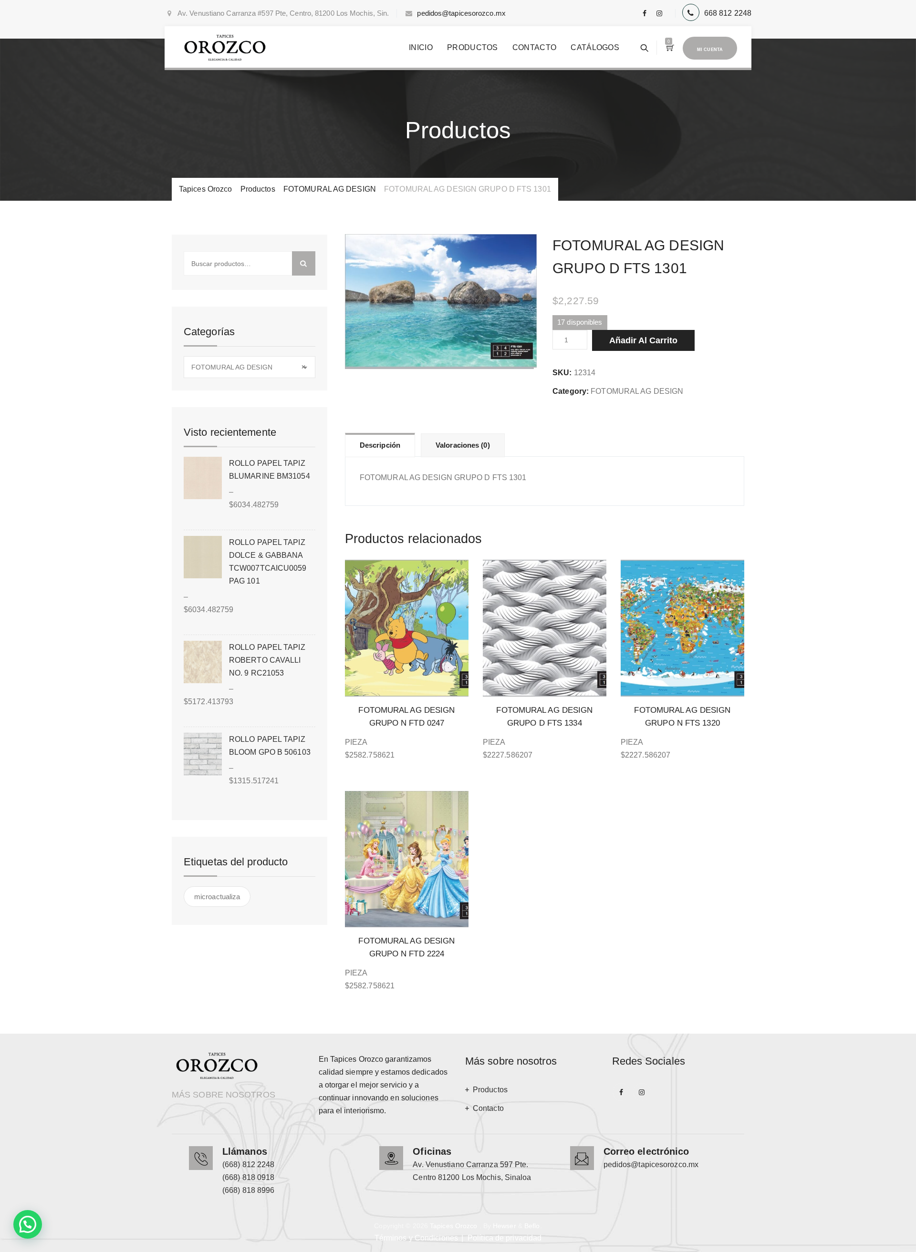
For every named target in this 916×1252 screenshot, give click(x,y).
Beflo (532, 1226)
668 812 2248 (727, 13)
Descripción (380, 445)
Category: (570, 391)
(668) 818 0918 (248, 1177)
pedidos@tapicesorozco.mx (461, 13)
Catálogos (595, 47)
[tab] (380, 445)
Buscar (303, 263)
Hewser (504, 1226)
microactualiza (217, 897)
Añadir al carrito (643, 340)
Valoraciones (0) (463, 445)
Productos (472, 47)
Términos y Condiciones (416, 1238)
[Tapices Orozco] (225, 47)
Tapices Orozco (453, 1226)
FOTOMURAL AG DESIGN (637, 391)
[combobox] (249, 367)
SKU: (562, 373)
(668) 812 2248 (248, 1164)
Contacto (534, 47)
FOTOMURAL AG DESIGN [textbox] (248, 367)
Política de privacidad (504, 1238)
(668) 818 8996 (248, 1190)
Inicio (421, 47)
